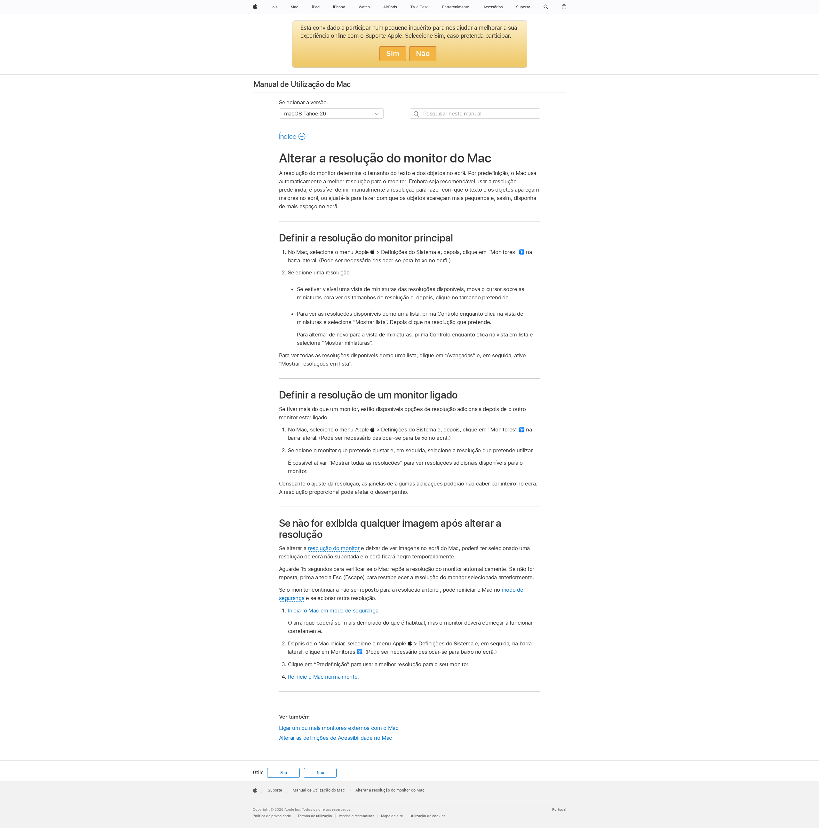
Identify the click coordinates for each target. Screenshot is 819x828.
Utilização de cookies (427, 816)
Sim (392, 53)
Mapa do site (392, 816)
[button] (546, 7)
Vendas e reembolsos (356, 816)
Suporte (275, 790)
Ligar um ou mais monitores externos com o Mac (339, 728)
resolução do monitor (334, 548)
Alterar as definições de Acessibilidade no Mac (336, 738)
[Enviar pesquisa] (416, 113)
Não (423, 53)
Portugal (559, 809)
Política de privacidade (272, 816)
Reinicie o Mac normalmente (323, 677)
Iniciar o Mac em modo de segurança (333, 610)
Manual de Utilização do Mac (302, 84)
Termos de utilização (315, 816)
